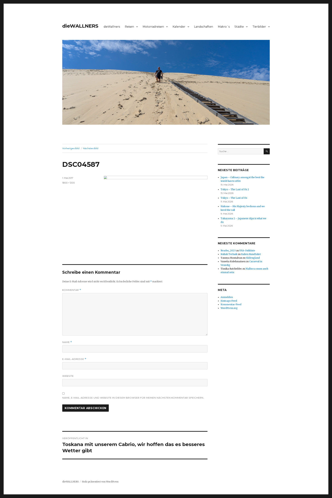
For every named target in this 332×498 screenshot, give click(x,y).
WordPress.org (229, 308)
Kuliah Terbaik (229, 254)
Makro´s (224, 26)
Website (68, 376)
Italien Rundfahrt (251, 254)
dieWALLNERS (80, 26)
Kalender (179, 26)
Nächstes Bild (90, 148)
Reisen (129, 26)
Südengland (253, 257)
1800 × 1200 (68, 182)
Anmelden (227, 297)
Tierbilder (259, 26)
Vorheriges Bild (70, 148)
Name (67, 342)
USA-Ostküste (247, 250)
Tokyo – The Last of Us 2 (235, 189)
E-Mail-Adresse (74, 359)
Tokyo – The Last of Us (234, 198)
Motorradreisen (153, 26)
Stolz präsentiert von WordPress (100, 481)
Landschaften (203, 26)
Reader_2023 (228, 250)
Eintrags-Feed (229, 300)
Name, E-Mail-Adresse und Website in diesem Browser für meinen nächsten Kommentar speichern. (133, 397)
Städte (239, 26)
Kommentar (71, 290)
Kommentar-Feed (231, 304)
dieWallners (112, 26)
